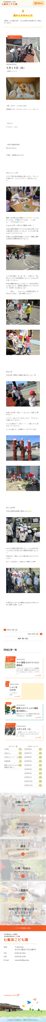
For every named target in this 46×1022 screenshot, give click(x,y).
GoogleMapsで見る (10, 995)
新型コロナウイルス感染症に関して (11, 766)
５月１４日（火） (13, 630)
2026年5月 (28, 761)
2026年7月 (28, 753)
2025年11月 (28, 785)
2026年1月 (28, 777)
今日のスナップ (14, 37)
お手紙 (6, 749)
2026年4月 (28, 765)
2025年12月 (28, 781)
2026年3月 (28, 769)
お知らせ (7, 753)
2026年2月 (28, 773)
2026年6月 (28, 757)
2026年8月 (28, 749)
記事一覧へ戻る (23, 638)
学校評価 (7, 761)
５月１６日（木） (33, 634)
